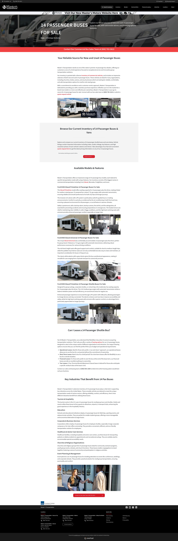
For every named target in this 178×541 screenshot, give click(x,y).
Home (42, 38)
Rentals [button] (126, 7)
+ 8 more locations (68, 524)
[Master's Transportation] (10, 7)
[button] (7, 1)
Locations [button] (165, 7)
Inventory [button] (118, 7)
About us (124, 518)
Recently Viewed (170, 1)
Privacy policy (126, 520)
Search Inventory (108, 7)
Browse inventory (88, 156)
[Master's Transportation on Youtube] (129, 507)
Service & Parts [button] (134, 7)
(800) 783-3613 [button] (18, 1)
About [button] (172, 7)
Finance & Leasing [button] (146, 7)
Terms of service (109, 522)
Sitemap (108, 520)
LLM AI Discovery (126, 516)
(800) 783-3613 (46, 520)
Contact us (108, 518)
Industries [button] (156, 7)
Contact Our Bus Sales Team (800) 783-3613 (85, 495)
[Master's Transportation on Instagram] (132, 507)
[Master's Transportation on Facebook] (126, 507)
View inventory (109, 516)
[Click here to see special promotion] (89, 13)
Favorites (160, 1)
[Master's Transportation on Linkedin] (135, 507)
